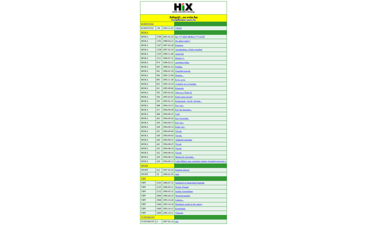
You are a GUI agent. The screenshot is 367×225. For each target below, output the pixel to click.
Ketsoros (179, 45)
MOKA (144, 32)
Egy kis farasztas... (183, 110)
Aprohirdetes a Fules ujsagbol (188, 49)
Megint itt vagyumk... (185, 157)
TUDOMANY (148, 217)
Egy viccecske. (182, 118)
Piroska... (179, 75)
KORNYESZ (147, 24)
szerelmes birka (182, 62)
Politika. (179, 67)
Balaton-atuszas (182, 170)
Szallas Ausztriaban (184, 191)
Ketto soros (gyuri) (183, 97)
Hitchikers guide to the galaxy (188, 204)
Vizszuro (179, 213)
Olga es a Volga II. (183, 92)
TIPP (143, 178)
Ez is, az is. (180, 79)
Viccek (178, 144)
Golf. (177, 114)
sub (176, 221)
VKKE (178, 28)
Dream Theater (182, 187)
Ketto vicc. (180, 127)
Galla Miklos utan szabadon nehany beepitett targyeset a (200, 161)
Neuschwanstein (182, 195)
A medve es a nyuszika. (186, 84)
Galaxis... (179, 200)
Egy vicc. (179, 105)
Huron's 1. (180, 58)
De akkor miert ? (182, 41)
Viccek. (178, 131)
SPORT (144, 165)
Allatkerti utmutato (183, 140)
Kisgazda (179, 88)
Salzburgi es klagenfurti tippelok (189, 183)
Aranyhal (179, 54)
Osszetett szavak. (183, 71)
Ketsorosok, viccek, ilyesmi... (188, 101)
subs (177, 174)
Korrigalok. (180, 208)
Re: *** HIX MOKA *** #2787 (190, 37)
